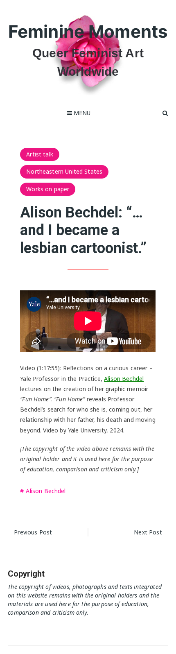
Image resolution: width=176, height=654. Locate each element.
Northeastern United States (64, 171)
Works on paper (47, 189)
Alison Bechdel (124, 378)
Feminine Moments (88, 31)
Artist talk (39, 154)
